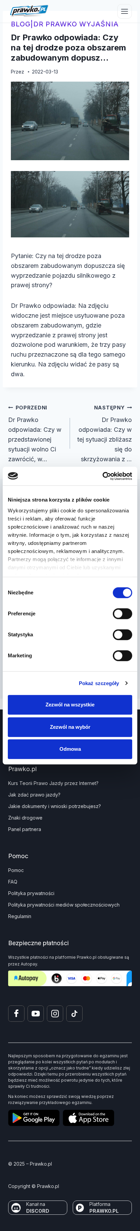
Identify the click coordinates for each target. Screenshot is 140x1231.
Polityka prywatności (31, 893)
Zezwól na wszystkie (70, 704)
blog (21, 24)
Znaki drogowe (25, 818)
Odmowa (70, 749)
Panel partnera (24, 829)
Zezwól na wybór (70, 727)
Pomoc (16, 870)
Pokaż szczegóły (99, 683)
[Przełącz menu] (124, 11)
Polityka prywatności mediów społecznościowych (64, 905)
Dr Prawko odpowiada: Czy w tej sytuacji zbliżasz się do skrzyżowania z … (104, 434)
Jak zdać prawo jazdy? (34, 795)
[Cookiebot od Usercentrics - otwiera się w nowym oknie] (102, 476)
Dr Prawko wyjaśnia (76, 24)
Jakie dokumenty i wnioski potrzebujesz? (54, 806)
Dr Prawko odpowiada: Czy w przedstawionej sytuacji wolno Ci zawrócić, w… (35, 434)
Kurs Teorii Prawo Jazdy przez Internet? (53, 783)
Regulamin (19, 916)
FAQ (12, 882)
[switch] (122, 613)
